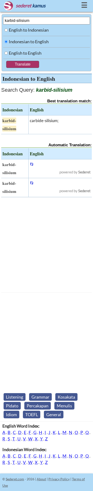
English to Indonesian (29, 30)
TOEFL (31, 414)
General (53, 414)
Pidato (12, 405)
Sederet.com (15, 479)
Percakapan (37, 405)
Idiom (11, 414)
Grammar (40, 397)
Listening (14, 397)
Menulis (64, 405)
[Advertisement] (46, 245)
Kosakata (66, 397)
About (41, 479)
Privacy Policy (59, 479)
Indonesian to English (29, 41)
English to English (25, 53)
